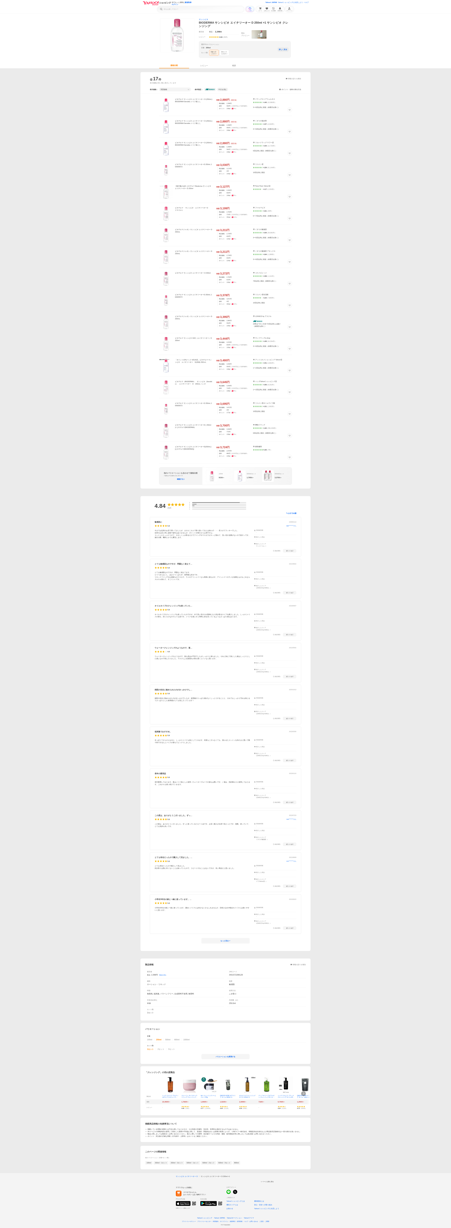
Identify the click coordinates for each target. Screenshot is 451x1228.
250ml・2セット (177, 1163)
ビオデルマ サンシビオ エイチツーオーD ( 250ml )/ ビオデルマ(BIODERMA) (193, 426)
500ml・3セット (224, 1163)
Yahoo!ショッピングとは (235, 1201)
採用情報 (239, 1221)
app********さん (291, 526)
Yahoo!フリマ (249, 1218)
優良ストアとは (232, 1205)
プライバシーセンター (204, 1221)
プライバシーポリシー (189, 1221)
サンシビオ (203, 19)
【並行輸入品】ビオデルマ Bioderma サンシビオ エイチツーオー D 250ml (193, 187)
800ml (236, 1163)
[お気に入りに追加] (289, 109)
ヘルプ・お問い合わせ (251, 1221)
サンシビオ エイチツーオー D (187, 1176)
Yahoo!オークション (234, 1218)
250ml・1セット (161, 1163)
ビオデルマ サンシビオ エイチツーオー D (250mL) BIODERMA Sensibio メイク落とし (193, 100)
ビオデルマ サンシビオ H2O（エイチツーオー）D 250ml (193, 339)
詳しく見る (283, 49)
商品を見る (162, 975)
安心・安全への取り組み (263, 1205)
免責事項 (232, 1221)
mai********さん (291, 819)
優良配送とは (259, 1201)
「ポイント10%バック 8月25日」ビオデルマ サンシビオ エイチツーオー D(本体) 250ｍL (193, 361)
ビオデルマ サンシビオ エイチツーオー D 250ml (193, 273)
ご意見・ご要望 (264, 1221)
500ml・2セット (208, 1163)
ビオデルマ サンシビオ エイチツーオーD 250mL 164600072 (193, 165)
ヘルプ (306, 2)
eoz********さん (291, 861)
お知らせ (229, 1208)
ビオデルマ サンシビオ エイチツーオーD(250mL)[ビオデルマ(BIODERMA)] (193, 448)
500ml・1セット (193, 1163)
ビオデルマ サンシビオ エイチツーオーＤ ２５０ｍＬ (193, 209)
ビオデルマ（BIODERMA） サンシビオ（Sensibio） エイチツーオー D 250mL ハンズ (193, 383)
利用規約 (215, 1221)
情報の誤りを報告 (299, 965)
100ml (149, 1163)
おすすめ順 (292, 513)
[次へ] (303, 1093)
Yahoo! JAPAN (271, 2)
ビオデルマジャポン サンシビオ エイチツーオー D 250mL (193, 231)
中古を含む (222, 89)
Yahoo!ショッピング (204, 1218)
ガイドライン (224, 1221)
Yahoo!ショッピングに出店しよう (290, 2)
